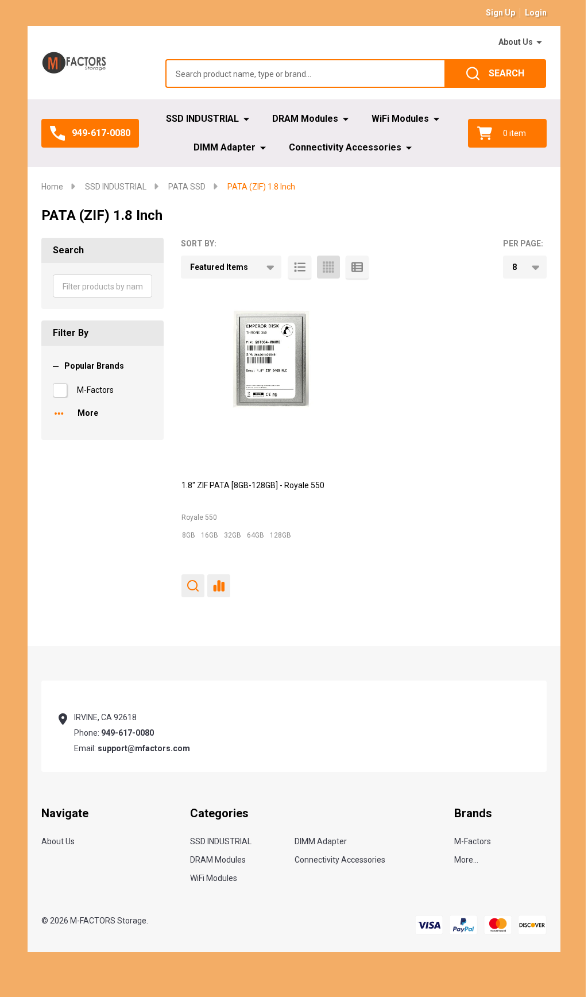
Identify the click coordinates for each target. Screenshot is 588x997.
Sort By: (198, 243)
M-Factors (95, 390)
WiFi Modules (400, 118)
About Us (515, 42)
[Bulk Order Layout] (357, 267)
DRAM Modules (305, 118)
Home (52, 186)
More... (466, 859)
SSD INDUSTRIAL (202, 118)
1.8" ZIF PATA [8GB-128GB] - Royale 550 (252, 485)
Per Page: (523, 243)
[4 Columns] (328, 267)
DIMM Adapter (225, 147)
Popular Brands (94, 365)
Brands (473, 813)
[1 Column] (299, 267)
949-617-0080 (127, 732)
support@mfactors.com (144, 748)
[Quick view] (192, 585)
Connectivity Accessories (345, 147)
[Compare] (218, 585)
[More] (539, 42)
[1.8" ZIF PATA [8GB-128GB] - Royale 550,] (269, 380)
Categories (219, 813)
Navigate (64, 813)
